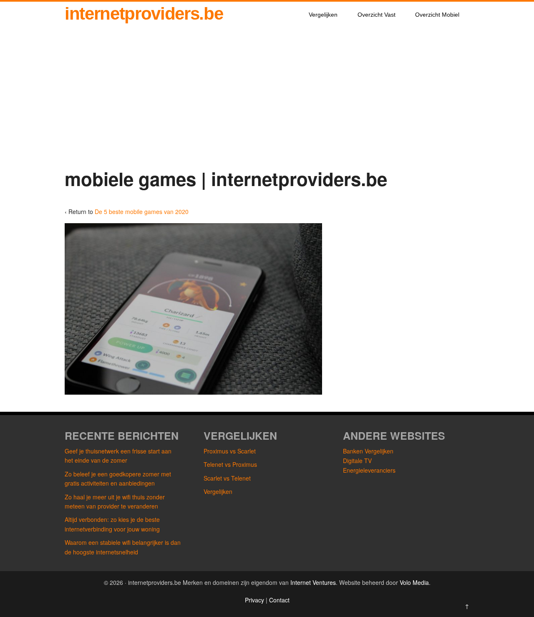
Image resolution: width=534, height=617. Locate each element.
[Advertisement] (267, 105)
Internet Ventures (313, 582)
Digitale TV (357, 460)
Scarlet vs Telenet (227, 478)
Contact (279, 600)
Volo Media (414, 582)
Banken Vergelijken (368, 451)
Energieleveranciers (369, 470)
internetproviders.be (144, 13)
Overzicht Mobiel (437, 14)
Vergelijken (323, 14)
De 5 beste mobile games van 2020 (142, 211)
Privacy (255, 600)
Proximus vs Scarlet (230, 451)
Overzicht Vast (376, 14)
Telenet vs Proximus (230, 464)
